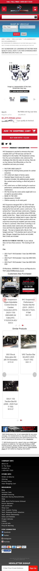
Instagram (7, 538)
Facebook (7, 532)
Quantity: (5, 121)
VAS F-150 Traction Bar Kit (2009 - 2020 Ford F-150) (10, 403)
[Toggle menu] (4, 8)
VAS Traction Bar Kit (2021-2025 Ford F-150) (28, 357)
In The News (6, 466)
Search (16, 34)
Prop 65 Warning (8, 525)
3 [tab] (23, 326)
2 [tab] (19, 326)
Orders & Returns (8, 477)
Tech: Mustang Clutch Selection (13, 512)
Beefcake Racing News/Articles (13, 497)
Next (35, 99)
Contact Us (5, 468)
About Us (5, 464)
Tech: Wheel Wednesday (10, 514)
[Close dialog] (37, 278)
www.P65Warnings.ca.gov (15, 271)
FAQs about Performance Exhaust (14, 501)
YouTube (7, 542)
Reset (24, 34)
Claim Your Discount (28, 291)
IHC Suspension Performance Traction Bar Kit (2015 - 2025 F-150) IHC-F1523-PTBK (28, 306)
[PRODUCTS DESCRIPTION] (19, 148)
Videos (4, 521)
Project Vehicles (7, 519)
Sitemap (5, 479)
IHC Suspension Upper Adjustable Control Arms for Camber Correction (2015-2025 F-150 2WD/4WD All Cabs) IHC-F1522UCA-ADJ (10, 310)
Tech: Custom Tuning (9, 510)
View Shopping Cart (9, 483)
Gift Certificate (7, 505)
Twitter (6, 535)
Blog (3, 490)
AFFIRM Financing (8, 494)
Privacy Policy (7, 481)
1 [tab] (16, 326)
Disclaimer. (29, 439)
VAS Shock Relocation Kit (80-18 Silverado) (10, 357)
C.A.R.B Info (6, 523)
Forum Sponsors (7, 503)
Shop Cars (5, 508)
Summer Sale (6, 492)
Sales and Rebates (8, 517)
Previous (4, 99)
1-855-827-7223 (26, 1)
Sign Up (33, 568)
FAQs (3, 499)
